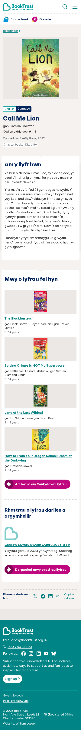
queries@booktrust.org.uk (27, 640)
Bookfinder (10, 31)
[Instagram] (31, 653)
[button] (35, 596)
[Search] (65, 7)
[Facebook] (23, 653)
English (10, 109)
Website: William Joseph (20, 723)
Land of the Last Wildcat (24, 412)
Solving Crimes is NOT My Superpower (35, 365)
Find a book (20, 19)
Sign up (11, 679)
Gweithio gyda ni (14, 695)
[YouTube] (46, 653)
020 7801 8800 (20, 647)
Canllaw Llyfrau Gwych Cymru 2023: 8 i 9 (37, 545)
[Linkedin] (38, 653)
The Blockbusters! (19, 318)
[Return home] (18, 7)
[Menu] (75, 7)
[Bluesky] (53, 653)
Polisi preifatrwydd (15, 701)
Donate (45, 19)
